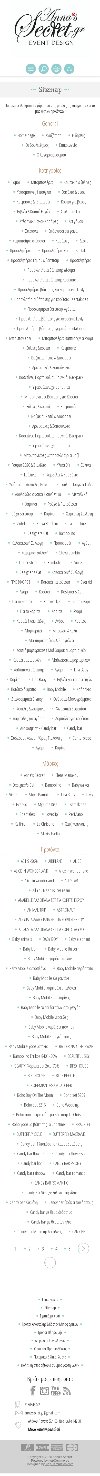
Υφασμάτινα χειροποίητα (51, 387)
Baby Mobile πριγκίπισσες (51, 1036)
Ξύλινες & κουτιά (38, 348)
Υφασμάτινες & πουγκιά (34, 192)
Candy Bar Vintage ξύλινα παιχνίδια (51, 1192)
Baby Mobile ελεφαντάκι (51, 978)
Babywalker (52, 601)
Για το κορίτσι (22, 601)
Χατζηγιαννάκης (76, 824)
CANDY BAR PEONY (67, 1163)
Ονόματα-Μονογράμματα (72, 699)
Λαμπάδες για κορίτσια (72, 718)
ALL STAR (71, 880)
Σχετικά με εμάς (50, 1316)
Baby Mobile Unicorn (63, 949)
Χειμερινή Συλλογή (79, 514)
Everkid (86, 582)
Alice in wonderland (73, 871)
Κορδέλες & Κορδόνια (62, 475)
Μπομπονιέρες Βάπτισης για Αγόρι (67, 338)
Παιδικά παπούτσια (55, 582)
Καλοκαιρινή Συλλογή (27, 543)
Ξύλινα (86, 465)
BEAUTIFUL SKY (78, 1056)
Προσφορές (62, 543)
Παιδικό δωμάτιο (23, 689)
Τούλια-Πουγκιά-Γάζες (76, 484)
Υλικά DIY (63, 465)
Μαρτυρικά (33, 631)
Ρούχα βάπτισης (21, 514)
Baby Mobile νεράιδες (51, 1017)
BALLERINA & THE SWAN (76, 1046)
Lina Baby (81, 670)
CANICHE (78, 1231)
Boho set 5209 (74, 1095)
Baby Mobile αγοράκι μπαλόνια (51, 958)
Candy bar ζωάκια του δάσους (70, 1202)
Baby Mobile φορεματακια (28, 1046)
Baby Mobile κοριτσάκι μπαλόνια (51, 988)
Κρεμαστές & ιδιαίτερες (33, 202)
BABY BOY (50, 939)
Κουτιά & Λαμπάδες (31, 621)
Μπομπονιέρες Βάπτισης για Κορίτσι (51, 397)
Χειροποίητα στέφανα (29, 241)
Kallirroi (20, 824)
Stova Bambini (47, 523)
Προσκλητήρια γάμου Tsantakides (67, 250)
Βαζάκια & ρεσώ (73, 192)
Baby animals (22, 939)
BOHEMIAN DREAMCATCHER (51, 1085)
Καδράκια (84, 689)
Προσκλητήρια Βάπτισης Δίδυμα (51, 270)
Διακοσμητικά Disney (27, 699)
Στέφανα (31, 231)
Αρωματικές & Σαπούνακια (51, 367)
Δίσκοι (84, 241)
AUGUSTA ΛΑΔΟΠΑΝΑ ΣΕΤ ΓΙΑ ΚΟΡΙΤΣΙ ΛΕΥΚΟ (51, 929)
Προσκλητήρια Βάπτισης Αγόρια (51, 309)
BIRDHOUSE (36, 1075)
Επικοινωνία (68, 145)
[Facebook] (33, 1390)
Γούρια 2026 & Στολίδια (29, 465)
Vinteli (21, 523)
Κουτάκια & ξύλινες (77, 182)
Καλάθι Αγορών (56, 69)
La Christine (77, 523)
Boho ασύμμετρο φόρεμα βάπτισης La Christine (51, 1114)
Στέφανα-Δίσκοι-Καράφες (38, 221)
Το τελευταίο (50, 1262)
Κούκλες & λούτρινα (30, 709)
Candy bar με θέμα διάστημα (51, 1212)
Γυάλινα (30, 475)
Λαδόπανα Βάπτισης (29, 670)
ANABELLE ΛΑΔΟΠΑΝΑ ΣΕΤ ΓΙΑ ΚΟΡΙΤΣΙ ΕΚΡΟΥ (51, 900)
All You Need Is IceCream (51, 890)
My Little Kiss (47, 804)
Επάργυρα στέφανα (62, 231)
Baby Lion (30, 949)
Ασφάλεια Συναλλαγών (50, 1340)
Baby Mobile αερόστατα (75, 968)
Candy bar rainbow (31, 1173)
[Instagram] (44, 1390)
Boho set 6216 (35, 1105)
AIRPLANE (55, 861)
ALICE (77, 861)
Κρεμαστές (68, 348)
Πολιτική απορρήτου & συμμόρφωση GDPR (50, 1365)
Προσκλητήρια (20, 250)
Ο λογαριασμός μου (51, 155)
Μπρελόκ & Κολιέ (65, 631)
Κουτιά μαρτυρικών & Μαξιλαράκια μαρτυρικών (51, 650)
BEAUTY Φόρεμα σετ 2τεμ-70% (36, 1066)
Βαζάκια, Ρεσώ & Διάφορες (51, 358)
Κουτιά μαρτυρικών (27, 660)
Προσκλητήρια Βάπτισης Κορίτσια (51, 280)
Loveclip (52, 814)
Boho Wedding (67, 1105)
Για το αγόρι (81, 601)
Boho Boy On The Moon (35, 1095)
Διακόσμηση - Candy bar (38, 728)
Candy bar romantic (70, 1173)
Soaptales (27, 814)
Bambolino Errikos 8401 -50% (35, 1056)
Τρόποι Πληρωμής (50, 1332)
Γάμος (16, 182)
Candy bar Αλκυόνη (24, 1202)
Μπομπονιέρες (42, 182)
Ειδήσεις (78, 135)
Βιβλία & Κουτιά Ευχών (33, 211)
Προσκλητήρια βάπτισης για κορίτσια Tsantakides (51, 299)
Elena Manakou (66, 775)
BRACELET (83, 1124)
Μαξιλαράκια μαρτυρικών (71, 660)
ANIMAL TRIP (36, 910)
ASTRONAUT (66, 910)
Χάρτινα (31, 504)
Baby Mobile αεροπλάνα (27, 968)
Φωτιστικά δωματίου (70, 709)
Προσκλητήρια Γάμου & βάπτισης (35, 260)
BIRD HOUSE (79, 1066)
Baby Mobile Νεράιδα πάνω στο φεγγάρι (51, 1007)
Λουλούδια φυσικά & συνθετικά (38, 494)
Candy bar (74, 728)
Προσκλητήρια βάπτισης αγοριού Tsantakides (51, 328)
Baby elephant (79, 939)
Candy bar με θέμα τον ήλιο (51, 1222)
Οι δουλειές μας (36, 145)
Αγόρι (86, 543)
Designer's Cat (30, 572)
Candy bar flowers (31, 1153)
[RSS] (67, 1390)
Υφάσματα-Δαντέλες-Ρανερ (29, 484)
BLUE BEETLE (65, 1075)
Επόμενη (83, 1248)
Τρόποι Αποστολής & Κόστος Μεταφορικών (50, 1324)
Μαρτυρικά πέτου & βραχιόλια (51, 640)
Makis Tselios (51, 833)
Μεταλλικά (79, 494)
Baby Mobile (56, 689)
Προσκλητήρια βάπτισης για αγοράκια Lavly (51, 319)
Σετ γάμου (75, 221)
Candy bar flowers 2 (70, 1153)
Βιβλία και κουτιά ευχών (74, 679)
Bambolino (67, 533)
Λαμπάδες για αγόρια (29, 718)
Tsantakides (77, 804)
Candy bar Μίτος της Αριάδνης (39, 1231)
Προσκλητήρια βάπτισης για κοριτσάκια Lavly (51, 289)
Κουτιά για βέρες (73, 202)
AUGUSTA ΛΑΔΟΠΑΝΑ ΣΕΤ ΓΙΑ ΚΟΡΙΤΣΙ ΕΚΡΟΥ (51, 919)
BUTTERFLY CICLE (29, 1134)
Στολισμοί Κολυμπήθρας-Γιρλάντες (36, 738)
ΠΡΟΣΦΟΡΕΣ (20, 582)
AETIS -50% (29, 861)
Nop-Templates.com (59, 1464)
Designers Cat (37, 533)
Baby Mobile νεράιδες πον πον (51, 1027)
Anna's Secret (34, 775)
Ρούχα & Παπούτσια (62, 504)
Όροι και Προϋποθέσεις (50, 1349)
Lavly (89, 794)
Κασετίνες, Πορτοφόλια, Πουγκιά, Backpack (51, 377)
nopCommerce (58, 1460)
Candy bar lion (32, 1163)
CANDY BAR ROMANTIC (51, 1183)
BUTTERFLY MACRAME (69, 1134)
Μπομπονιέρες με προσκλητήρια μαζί (51, 455)
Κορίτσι (49, 514)
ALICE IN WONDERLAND (31, 871)
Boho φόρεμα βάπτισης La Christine (38, 1124)
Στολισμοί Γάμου (73, 211)
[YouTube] (55, 1390)
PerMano (76, 814)
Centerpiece (82, 738)
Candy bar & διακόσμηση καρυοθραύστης (51, 1144)
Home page (26, 135)
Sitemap (50, 1308)
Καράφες (62, 241)
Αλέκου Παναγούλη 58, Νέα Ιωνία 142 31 (54, 1425)
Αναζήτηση (53, 135)
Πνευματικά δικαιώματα (50, 1357)
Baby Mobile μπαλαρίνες (51, 997)
